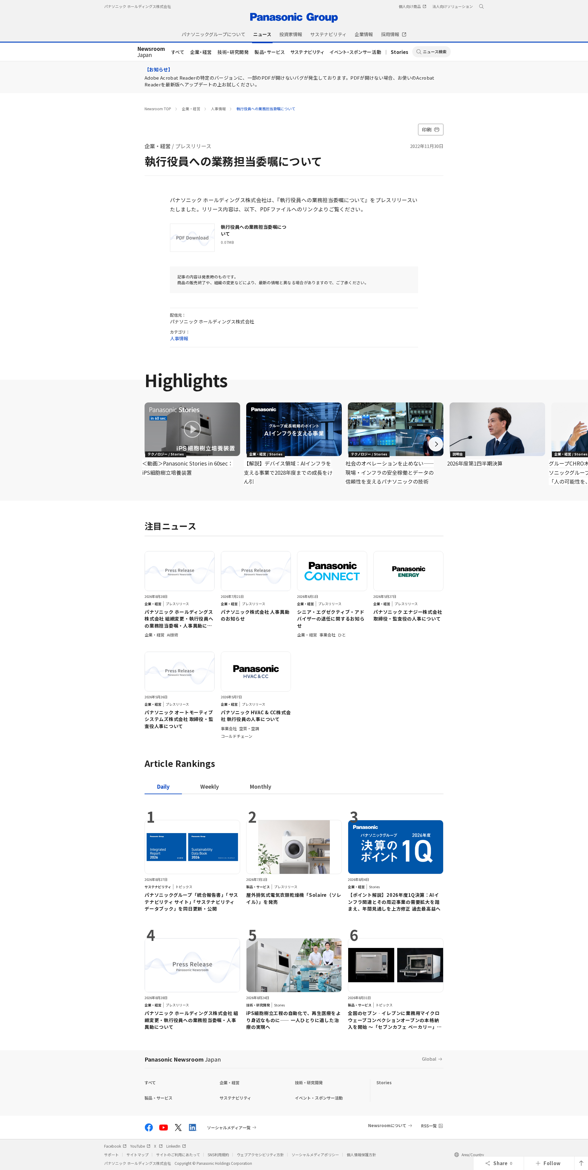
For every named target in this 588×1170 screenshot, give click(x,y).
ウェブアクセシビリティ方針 (260, 1154)
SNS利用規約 (218, 1154)
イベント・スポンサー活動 (355, 52)
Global (429, 1058)
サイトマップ (137, 1154)
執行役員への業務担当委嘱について (265, 108)
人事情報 (218, 108)
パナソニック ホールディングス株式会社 (137, 6)
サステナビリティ (307, 52)
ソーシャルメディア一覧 (229, 1127)
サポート (111, 1154)
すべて (178, 52)
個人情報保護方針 (361, 1154)
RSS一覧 (429, 1126)
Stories (400, 52)
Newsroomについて (387, 1125)
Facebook (112, 1146)
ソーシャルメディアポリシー (315, 1154)
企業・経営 (201, 52)
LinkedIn (173, 1146)
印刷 (427, 129)
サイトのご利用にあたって (178, 1154)
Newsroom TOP (158, 108)
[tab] (209, 786)
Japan (151, 52)
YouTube (137, 1146)
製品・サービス (269, 52)
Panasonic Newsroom (183, 1059)
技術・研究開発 (233, 52)
